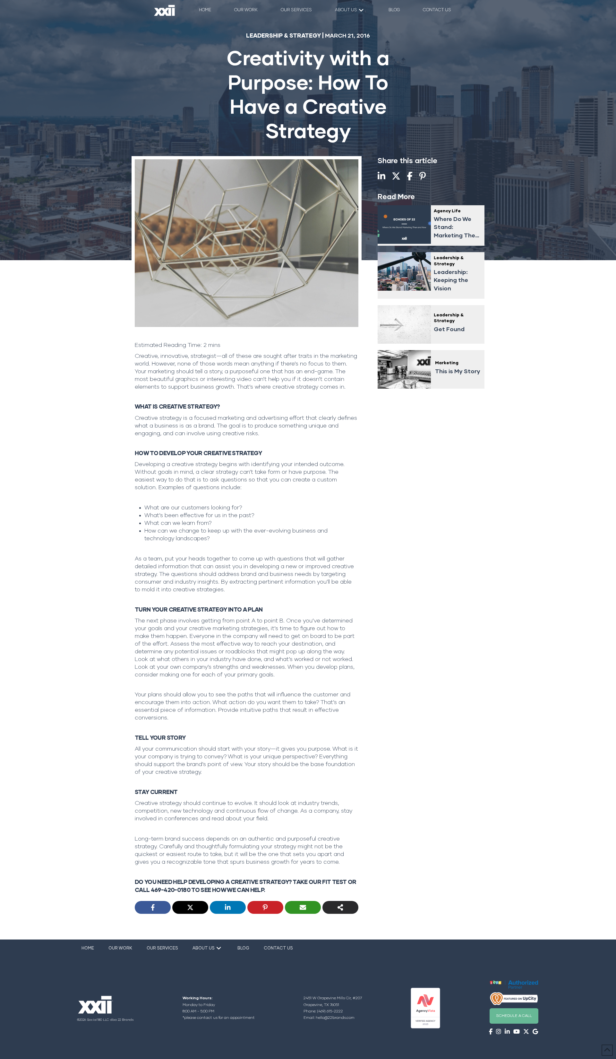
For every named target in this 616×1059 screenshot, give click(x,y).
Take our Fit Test (319, 882)
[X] (190, 907)
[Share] (340, 907)
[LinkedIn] (228, 907)
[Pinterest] (265, 907)
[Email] (303, 907)
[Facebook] (153, 907)
